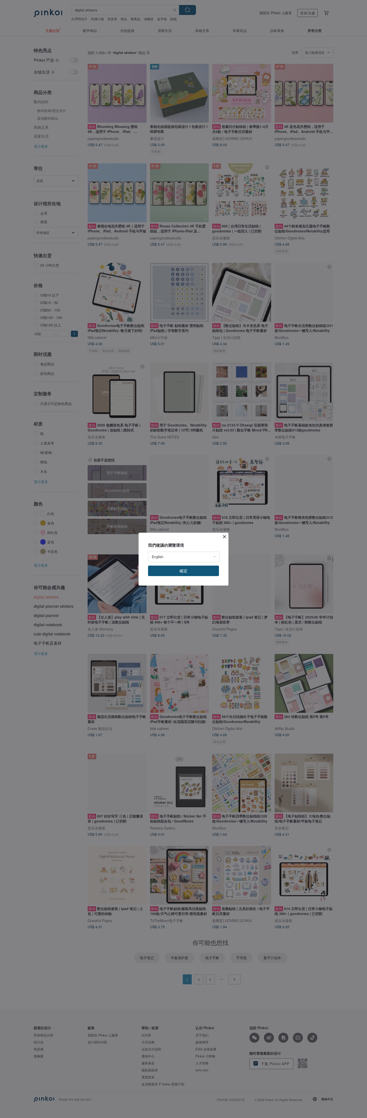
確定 (183, 571)
